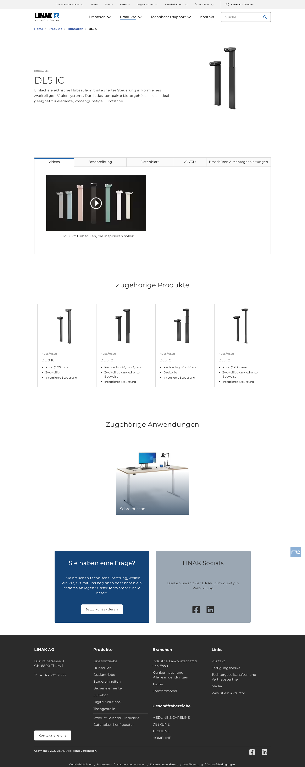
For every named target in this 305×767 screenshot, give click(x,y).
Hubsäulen (102, 668)
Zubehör (100, 695)
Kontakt (218, 661)
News (94, 4)
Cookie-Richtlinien (80, 764)
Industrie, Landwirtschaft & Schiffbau (174, 663)
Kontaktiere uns (53, 735)
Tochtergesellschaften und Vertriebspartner (234, 677)
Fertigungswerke (226, 668)
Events (109, 4)
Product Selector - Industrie (116, 718)
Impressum (104, 764)
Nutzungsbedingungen (130, 764)
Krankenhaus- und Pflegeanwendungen (170, 675)
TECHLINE (161, 731)
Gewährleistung (193, 764)
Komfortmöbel (164, 691)
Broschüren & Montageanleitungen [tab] (238, 162)
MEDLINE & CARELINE (171, 718)
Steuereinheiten (107, 681)
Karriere (125, 4)
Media (217, 686)
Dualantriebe (104, 675)
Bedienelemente (107, 688)
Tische (157, 684)
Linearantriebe (105, 661)
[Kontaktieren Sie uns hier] (295, 552)
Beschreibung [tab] (100, 162)
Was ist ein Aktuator (228, 693)
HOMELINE (161, 738)
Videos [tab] (54, 162)
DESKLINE (161, 724)
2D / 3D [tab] (190, 162)
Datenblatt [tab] (150, 162)
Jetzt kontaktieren (102, 609)
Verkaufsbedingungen (221, 764)
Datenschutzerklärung (164, 764)
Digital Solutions (107, 702)
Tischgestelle (104, 709)
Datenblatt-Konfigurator (113, 725)
